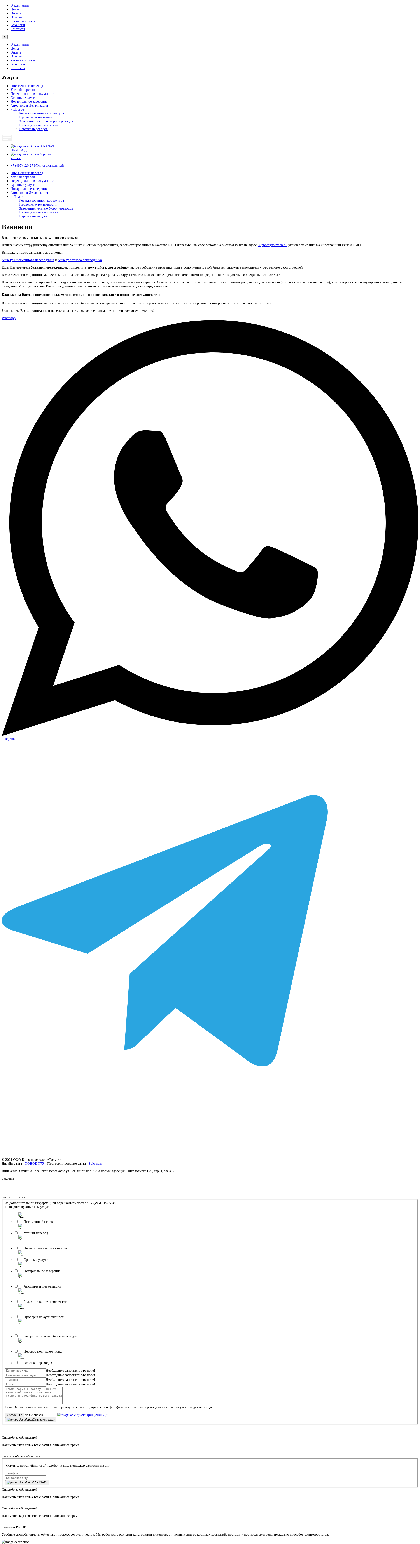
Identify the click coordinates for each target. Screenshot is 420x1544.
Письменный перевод (26, 86)
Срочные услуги (22, 97)
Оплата (15, 13)
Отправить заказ (44, 1419)
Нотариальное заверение (28, 101)
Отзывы (16, 17)
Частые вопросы (22, 21)
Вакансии (17, 25)
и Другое (17, 109)
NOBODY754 (35, 1163)
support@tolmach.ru (272, 245)
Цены (14, 9)
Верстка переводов (33, 129)
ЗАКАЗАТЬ (40, 1482)
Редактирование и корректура (41, 113)
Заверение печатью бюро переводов (46, 121)
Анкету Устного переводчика (80, 260)
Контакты (17, 29)
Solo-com (95, 1163)
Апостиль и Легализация (29, 105)
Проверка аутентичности (38, 117)
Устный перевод (22, 90)
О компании (19, 5)
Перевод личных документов (32, 93)
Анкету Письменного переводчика (28, 260)
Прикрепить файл (99, 1415)
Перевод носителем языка (38, 125)
